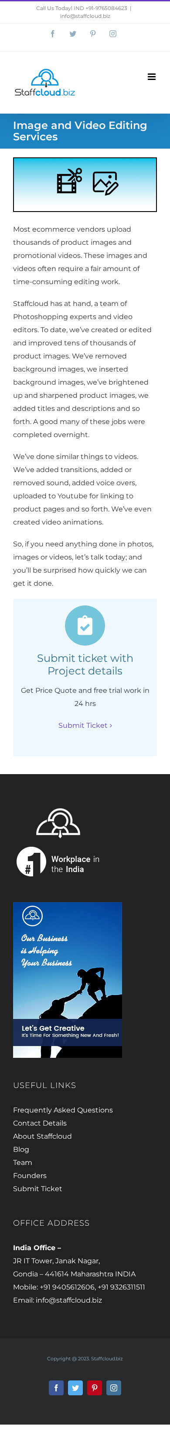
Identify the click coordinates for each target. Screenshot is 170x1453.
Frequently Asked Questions (63, 1110)
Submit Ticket (37, 1189)
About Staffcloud (42, 1136)
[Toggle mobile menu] (152, 76)
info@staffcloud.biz (85, 16)
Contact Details (40, 1123)
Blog (21, 1149)
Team (22, 1162)
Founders (30, 1175)
